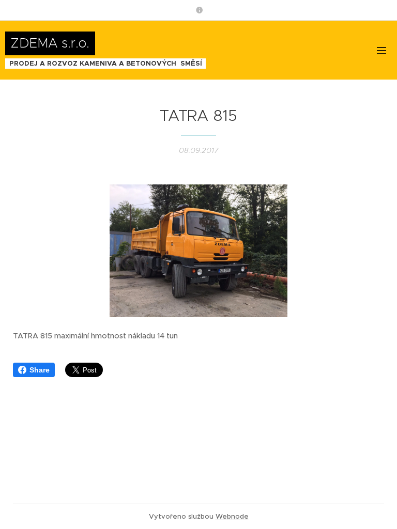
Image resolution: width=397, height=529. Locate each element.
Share (39, 370)
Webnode (232, 516)
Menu (381, 50)
